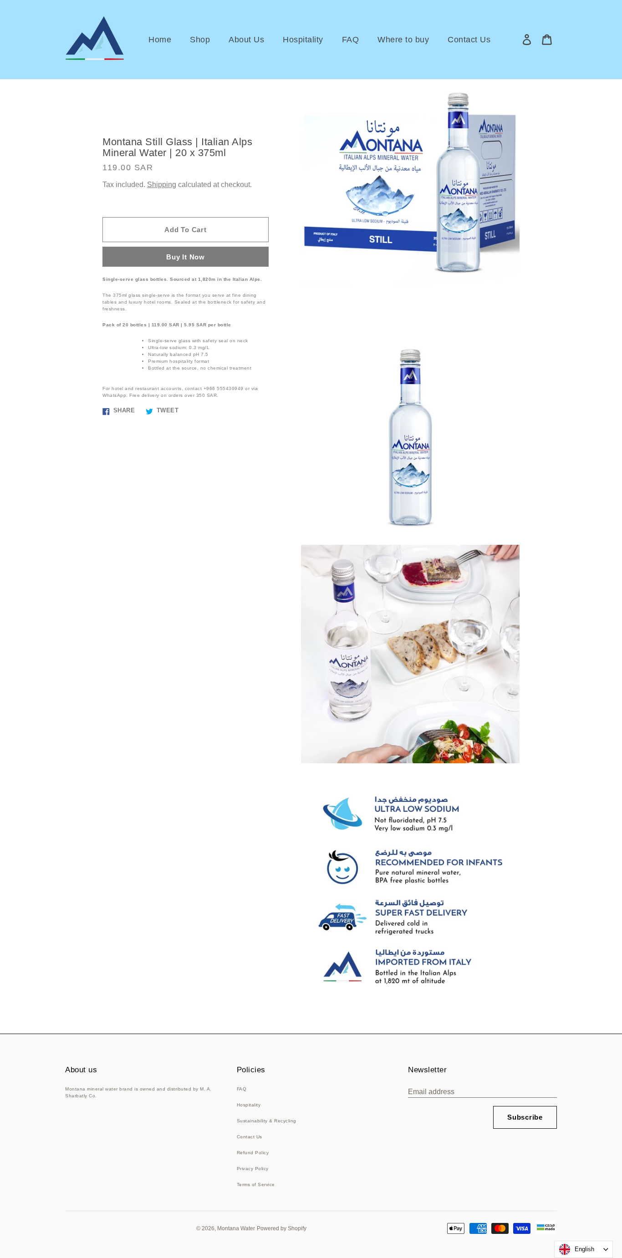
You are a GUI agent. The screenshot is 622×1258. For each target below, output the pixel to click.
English (584, 1249)
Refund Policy (253, 1152)
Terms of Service (256, 1184)
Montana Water (236, 1228)
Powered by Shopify (281, 1228)
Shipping (161, 184)
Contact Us (249, 1136)
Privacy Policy (253, 1168)
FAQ (242, 1088)
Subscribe (525, 1117)
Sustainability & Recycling (266, 1120)
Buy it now (185, 257)
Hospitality (249, 1104)
